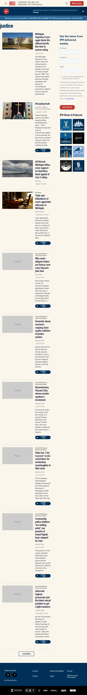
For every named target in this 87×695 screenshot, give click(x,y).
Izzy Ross (38, 181)
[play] (6, 11)
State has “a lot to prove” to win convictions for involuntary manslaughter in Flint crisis (43, 460)
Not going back (42, 103)
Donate (77, 3)
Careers (35, 676)
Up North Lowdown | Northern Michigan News (43, 108)
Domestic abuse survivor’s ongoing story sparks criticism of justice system (43, 329)
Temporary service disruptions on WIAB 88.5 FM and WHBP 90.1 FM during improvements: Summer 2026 (43, 18)
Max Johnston (39, 212)
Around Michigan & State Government (41, 254)
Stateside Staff (39, 341)
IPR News (38, 193)
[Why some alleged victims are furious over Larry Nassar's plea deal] (17, 261)
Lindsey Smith (39, 544)
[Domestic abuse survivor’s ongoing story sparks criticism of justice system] (17, 324)
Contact (35, 671)
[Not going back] (17, 110)
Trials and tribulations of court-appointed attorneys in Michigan (43, 202)
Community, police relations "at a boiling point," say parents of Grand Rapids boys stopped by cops (42, 529)
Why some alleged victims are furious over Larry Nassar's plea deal (42, 265)
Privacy (69, 671)
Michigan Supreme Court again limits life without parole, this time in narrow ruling (42, 41)
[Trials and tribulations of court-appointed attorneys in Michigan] (17, 200)
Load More (26, 654)
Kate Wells (38, 275)
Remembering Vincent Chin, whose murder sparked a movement (42, 394)
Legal (52, 676)
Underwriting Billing (57, 671)
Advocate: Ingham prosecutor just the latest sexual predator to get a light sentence (43, 598)
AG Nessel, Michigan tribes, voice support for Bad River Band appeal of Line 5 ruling (43, 169)
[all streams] (83, 11)
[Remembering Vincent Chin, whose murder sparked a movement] (17, 390)
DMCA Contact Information (72, 676)
